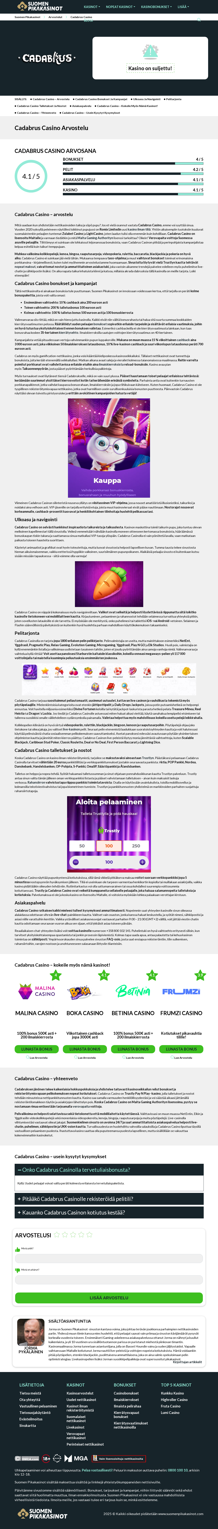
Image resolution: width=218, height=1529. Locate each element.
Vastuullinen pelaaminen (38, 1406)
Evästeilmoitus (30, 1419)
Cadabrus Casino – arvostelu (51, 99)
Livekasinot (75, 1427)
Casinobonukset (126, 1393)
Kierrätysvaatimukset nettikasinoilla (131, 1425)
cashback (183, 340)
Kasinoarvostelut (80, 1393)
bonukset (100, 324)
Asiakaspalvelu (81, 105)
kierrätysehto (68, 332)
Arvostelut (55, 17)
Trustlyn (148, 758)
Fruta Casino (171, 1406)
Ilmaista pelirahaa (127, 1406)
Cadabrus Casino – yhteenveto (36, 112)
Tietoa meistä (30, 1393)
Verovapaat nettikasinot (76, 1436)
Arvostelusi (33, 1235)
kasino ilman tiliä (139, 229)
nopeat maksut (25, 267)
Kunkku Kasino (172, 1393)
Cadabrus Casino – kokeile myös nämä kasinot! (127, 105)
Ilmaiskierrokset (126, 1400)
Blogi (88, 20)
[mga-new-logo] (76, 1459)
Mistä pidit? (27, 1248)
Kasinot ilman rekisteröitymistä (80, 1408)
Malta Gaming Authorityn (95, 238)
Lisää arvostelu (109, 1298)
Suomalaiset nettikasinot (76, 1419)
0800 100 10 (178, 1470)
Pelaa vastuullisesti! (97, 1470)
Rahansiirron (36, 782)
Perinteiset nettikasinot (85, 1444)
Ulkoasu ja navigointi (146, 99)
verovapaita (81, 1106)
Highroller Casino (174, 1400)
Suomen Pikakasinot (27, 17)
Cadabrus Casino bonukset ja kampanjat (101, 99)
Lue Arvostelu (38, 1057)
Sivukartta (27, 1425)
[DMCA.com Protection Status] (27, 1459)
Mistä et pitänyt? (30, 1269)
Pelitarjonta (173, 99)
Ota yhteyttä (29, 1400)
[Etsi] (199, 20)
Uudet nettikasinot (81, 1400)
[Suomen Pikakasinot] (45, 7)
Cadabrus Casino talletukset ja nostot (41, 105)
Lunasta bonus (36, 1049)
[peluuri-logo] (57, 1459)
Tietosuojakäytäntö (35, 1412)
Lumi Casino (170, 1412)
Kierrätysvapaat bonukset (126, 1414)
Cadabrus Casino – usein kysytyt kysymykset (91, 112)
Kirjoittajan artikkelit (187, 1362)
